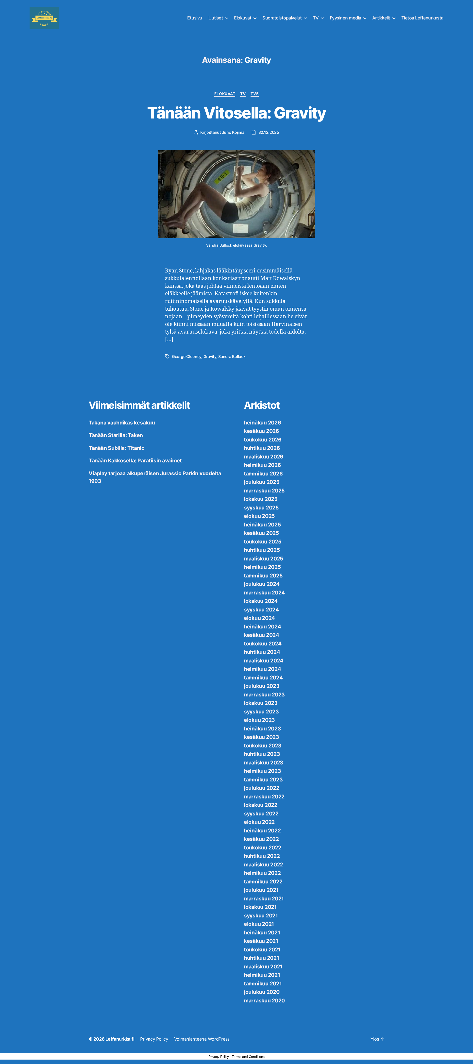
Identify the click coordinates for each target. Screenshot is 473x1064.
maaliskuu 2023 (263, 763)
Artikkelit (381, 17)
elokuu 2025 (259, 516)
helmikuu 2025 (262, 567)
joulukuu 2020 (262, 992)
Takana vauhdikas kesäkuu (122, 423)
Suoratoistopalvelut (282, 17)
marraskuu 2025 (264, 491)
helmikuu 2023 (262, 771)
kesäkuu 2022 (261, 839)
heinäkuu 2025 (262, 525)
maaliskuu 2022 (263, 864)
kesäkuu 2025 (261, 533)
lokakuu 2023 (261, 703)
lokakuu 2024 (261, 601)
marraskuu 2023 (264, 695)
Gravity (209, 356)
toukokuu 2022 (262, 847)
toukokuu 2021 (262, 949)
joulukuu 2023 (262, 686)
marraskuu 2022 (264, 797)
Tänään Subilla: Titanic (116, 448)
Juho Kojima (233, 132)
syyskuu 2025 (261, 508)
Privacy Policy (154, 1039)
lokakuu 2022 (260, 805)
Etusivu (194, 17)
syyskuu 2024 (261, 610)
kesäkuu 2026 (261, 431)
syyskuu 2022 (261, 814)
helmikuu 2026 (262, 465)
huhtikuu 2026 (262, 448)
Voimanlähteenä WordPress (202, 1039)
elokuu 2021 (259, 924)
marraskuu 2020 (264, 1000)
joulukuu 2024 (262, 584)
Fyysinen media (345, 17)
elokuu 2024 (259, 618)
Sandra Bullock (231, 356)
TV (316, 17)
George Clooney (186, 356)
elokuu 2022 (259, 822)
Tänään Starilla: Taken (116, 435)
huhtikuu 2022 (262, 856)
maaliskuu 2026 (263, 457)
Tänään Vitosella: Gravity (236, 112)
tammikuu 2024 (263, 678)
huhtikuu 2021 (261, 958)
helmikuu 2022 (262, 873)
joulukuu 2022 (261, 788)
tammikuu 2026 (263, 474)
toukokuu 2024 (263, 644)
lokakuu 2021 (260, 907)
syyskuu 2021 (261, 915)
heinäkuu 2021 (262, 932)
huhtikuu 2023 (262, 754)
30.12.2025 (268, 132)
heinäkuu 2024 (262, 627)
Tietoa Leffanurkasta (422, 17)
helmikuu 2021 (262, 975)
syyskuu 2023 (261, 712)
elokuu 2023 (259, 720)
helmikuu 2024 (262, 669)
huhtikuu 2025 (262, 550)
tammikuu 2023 (263, 780)
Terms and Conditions (248, 1057)
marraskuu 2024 (264, 593)
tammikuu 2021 (263, 983)
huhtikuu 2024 (262, 652)
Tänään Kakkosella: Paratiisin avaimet (135, 460)
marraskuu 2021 (264, 898)
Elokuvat (242, 17)
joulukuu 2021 (261, 890)
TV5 (255, 94)
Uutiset (215, 17)
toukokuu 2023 (263, 746)
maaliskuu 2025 (263, 559)
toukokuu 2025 (263, 542)
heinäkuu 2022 (262, 831)
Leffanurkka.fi (119, 1039)
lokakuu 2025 (261, 499)
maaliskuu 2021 (263, 966)
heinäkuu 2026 (262, 423)
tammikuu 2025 (263, 576)
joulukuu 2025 (262, 482)
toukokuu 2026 (263, 440)
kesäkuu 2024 (261, 635)
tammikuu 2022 (263, 881)
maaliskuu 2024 (263, 661)
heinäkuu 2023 (262, 729)
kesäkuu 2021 (261, 941)
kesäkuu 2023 (261, 737)
